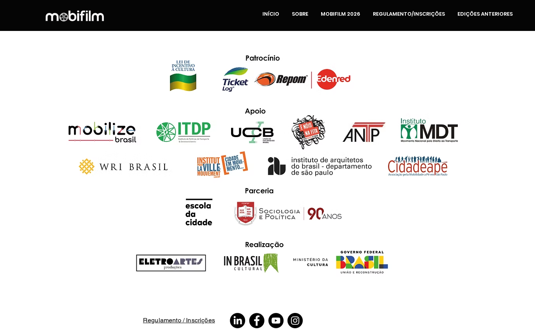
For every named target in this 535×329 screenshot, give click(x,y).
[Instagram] (295, 320)
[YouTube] (276, 320)
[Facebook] (256, 320)
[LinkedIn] (237, 320)
